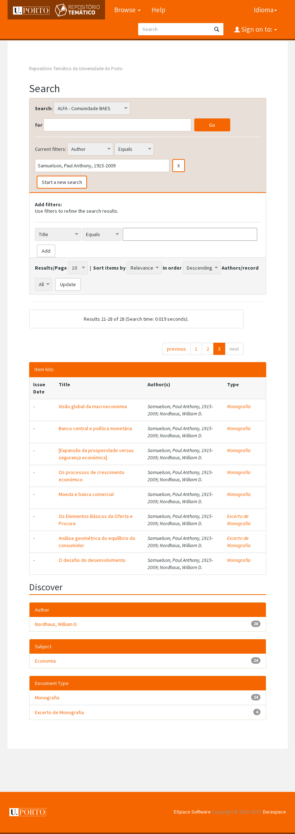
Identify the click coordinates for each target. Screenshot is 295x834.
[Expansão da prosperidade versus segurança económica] (96, 454)
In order (172, 268)
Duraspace (274, 811)
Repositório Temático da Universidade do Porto (76, 69)
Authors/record (240, 268)
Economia (45, 661)
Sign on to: (256, 29)
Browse (125, 9)
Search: (44, 108)
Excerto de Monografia (239, 520)
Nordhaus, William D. (56, 624)
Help (158, 9)
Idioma (263, 9)
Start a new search (62, 182)
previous (176, 349)
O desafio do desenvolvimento (92, 560)
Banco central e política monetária (95, 428)
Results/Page (51, 268)
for (38, 125)
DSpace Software (192, 811)
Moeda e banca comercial (86, 494)
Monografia (239, 406)
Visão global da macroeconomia (93, 406)
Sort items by (109, 268)
